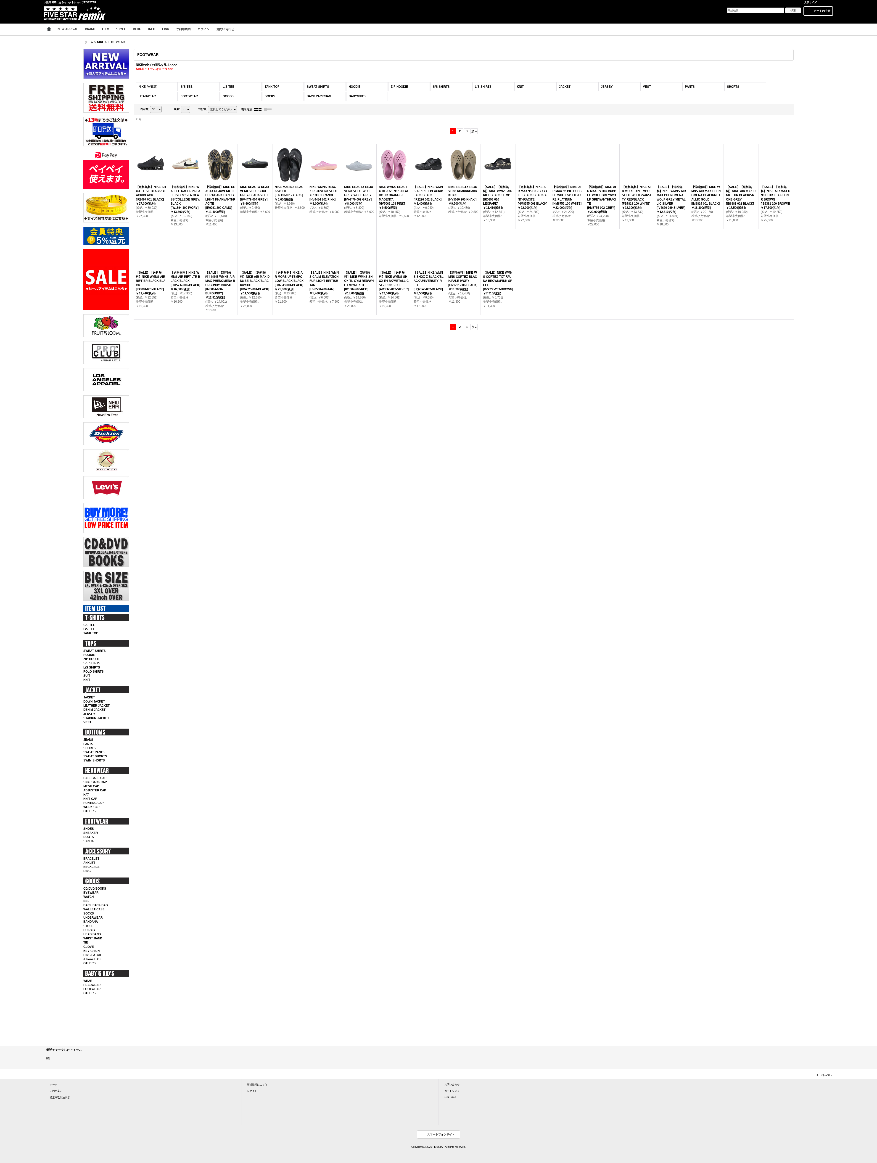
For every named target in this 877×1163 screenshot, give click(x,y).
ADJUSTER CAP (94, 790)
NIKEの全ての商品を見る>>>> (156, 64)
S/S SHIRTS (91, 663)
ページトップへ (824, 1075)
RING (87, 871)
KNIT (86, 680)
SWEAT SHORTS (95, 756)
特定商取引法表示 (60, 1097)
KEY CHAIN (91, 951)
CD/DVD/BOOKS (94, 888)
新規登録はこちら (257, 1084)
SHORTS (89, 748)
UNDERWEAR (93, 917)
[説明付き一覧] (269, 109)
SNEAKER (90, 833)
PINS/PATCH (92, 955)
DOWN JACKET (94, 701)
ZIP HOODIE (92, 659)
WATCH (88, 897)
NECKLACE (91, 867)
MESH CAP (91, 786)
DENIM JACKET (94, 709)
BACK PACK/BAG (95, 905)
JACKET (89, 697)
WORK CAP (91, 807)
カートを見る (452, 1090)
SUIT (86, 675)
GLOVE (88, 947)
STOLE (88, 926)
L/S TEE (89, 629)
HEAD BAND (92, 934)
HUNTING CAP (93, 803)
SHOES (88, 828)
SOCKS (88, 913)
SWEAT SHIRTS (94, 651)
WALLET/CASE (94, 909)
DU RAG (89, 930)
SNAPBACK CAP (95, 782)
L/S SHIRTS (91, 667)
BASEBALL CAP (94, 778)
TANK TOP (90, 633)
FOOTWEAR (91, 989)
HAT (86, 794)
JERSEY (89, 714)
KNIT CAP (90, 799)
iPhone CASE (93, 959)
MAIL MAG (450, 1097)
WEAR (87, 981)
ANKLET (89, 862)
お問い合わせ (452, 1084)
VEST (87, 722)
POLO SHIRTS (93, 671)
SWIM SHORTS (94, 760)
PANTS (88, 744)
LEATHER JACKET (96, 705)
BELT (87, 901)
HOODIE (89, 655)
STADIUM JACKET (96, 718)
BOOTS (88, 837)
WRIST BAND (92, 938)
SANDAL (89, 841)
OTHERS (89, 811)
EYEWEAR (90, 892)
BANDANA (90, 921)
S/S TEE (89, 625)
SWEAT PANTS (94, 752)
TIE (85, 942)
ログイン (252, 1090)
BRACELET (91, 858)
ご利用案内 (56, 1090)
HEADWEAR (91, 985)
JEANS (88, 739)
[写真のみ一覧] (259, 109)
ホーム (53, 1084)
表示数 (144, 109)
